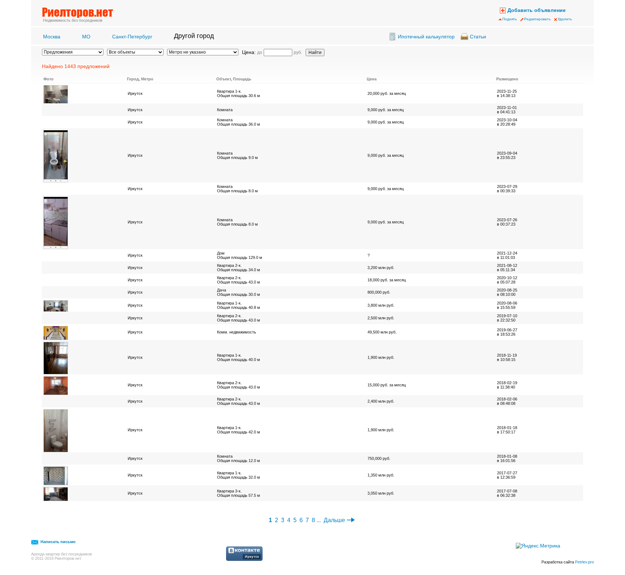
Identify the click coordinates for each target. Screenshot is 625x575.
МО (86, 36)
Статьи (478, 36)
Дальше (334, 520)
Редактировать (537, 19)
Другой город (194, 35)
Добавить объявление (536, 10)
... (318, 520)
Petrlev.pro (584, 562)
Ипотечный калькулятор (426, 36)
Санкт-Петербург (132, 36)
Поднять (509, 19)
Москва (51, 36)
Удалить (565, 19)
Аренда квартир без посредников (61, 554)
